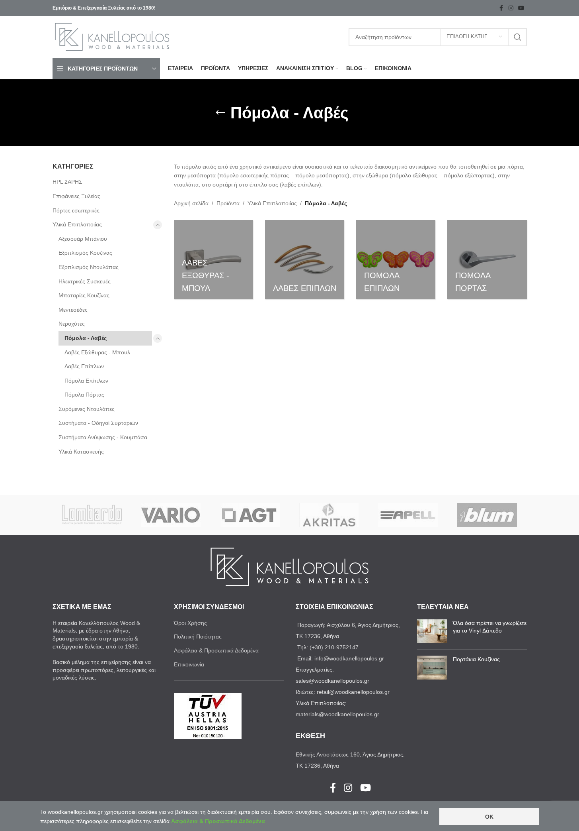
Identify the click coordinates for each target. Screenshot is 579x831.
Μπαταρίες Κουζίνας (83, 295)
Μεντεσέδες (73, 309)
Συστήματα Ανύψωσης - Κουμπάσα (102, 437)
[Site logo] (112, 36)
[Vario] (171, 515)
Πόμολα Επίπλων (86, 380)
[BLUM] (487, 515)
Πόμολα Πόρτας (84, 394)
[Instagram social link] (511, 8)
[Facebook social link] (501, 8)
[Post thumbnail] (432, 631)
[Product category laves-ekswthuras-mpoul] (213, 259)
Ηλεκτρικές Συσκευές (84, 281)
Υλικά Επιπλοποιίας (77, 224)
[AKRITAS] (328, 515)
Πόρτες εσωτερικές (76, 210)
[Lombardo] (92, 515)
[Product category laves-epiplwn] (304, 259)
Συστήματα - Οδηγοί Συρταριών (98, 423)
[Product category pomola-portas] (486, 259)
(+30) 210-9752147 (334, 647)
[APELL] (408, 515)
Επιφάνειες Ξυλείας (76, 196)
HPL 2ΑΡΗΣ (67, 182)
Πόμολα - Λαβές (85, 338)
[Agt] (250, 515)
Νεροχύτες (71, 323)
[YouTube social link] (521, 8)
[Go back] (220, 113)
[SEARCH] (518, 37)
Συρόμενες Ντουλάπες (86, 409)
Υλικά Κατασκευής (81, 451)
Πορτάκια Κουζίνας (476, 659)
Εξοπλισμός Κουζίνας (85, 252)
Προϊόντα (228, 203)
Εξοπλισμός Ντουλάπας (88, 267)
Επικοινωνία (189, 664)
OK (489, 816)
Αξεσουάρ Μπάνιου (82, 239)
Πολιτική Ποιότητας (198, 636)
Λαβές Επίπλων (84, 366)
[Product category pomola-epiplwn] (395, 259)
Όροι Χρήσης (190, 623)
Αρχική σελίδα (191, 203)
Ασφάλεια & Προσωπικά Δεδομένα (216, 650)
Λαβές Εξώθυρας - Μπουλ (97, 352)
